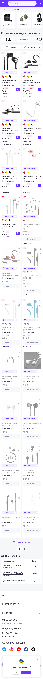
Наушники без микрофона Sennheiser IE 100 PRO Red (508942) (11, 274)
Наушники (16, 9)
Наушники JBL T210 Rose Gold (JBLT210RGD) (32, 177)
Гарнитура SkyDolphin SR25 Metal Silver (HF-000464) (31, 378)
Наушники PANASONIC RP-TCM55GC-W (10, 225)
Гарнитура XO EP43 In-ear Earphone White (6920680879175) (31, 519)
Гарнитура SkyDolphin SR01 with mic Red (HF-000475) (9, 378)
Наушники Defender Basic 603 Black (9, 81)
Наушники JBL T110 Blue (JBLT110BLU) (32, 329)
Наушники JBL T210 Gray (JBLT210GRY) (32, 129)
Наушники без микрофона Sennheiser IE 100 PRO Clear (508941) (11, 129)
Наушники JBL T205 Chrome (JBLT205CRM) (10, 177)
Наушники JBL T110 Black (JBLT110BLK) (32, 277)
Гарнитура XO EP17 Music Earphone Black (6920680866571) (11, 519)
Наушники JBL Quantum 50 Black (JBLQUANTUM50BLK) (31, 225)
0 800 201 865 (9, 620)
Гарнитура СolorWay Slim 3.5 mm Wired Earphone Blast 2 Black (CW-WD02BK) (10, 472)
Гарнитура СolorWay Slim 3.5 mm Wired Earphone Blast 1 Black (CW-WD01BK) (32, 425)
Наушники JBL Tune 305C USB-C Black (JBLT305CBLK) (30, 472)
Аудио (6, 9)
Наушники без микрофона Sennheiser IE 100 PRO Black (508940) (32, 81)
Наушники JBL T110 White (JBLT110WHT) (9, 329)
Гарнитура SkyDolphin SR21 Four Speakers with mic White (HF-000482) (10, 425)
